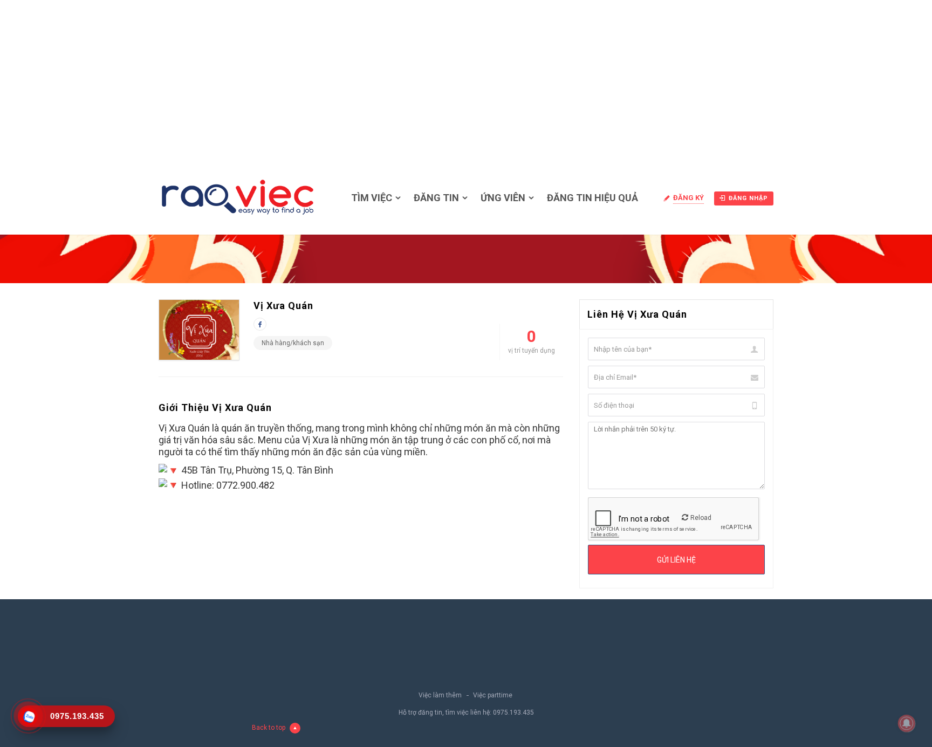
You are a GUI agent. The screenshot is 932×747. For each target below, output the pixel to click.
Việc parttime (492, 695)
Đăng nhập (748, 198)
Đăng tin (436, 197)
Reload (700, 518)
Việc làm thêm (440, 695)
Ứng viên (503, 197)
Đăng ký (688, 198)
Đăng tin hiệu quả (592, 197)
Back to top (268, 727)
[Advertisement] (466, 80)
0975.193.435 (513, 712)
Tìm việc (371, 197)
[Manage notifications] (906, 723)
